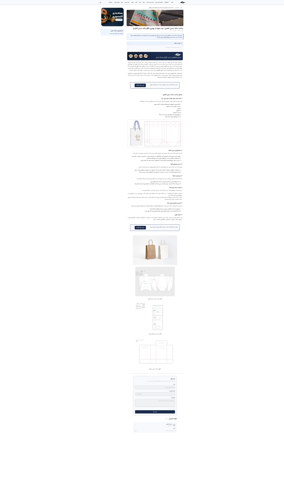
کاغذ (136, 2)
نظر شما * (173, 397)
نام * (174, 384)
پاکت (140, 2)
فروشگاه (166, 2)
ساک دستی (127, 2)
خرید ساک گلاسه (140, 228)
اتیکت (132, 2)
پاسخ (135, 430)
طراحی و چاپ (116, 2)
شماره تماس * (172, 391)
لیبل (122, 2)
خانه (172, 2)
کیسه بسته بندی (150, 2)
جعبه (144, 2)
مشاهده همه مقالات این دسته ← (116, 33)
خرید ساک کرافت (140, 85)
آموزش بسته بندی (159, 2)
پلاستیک (110, 2)
